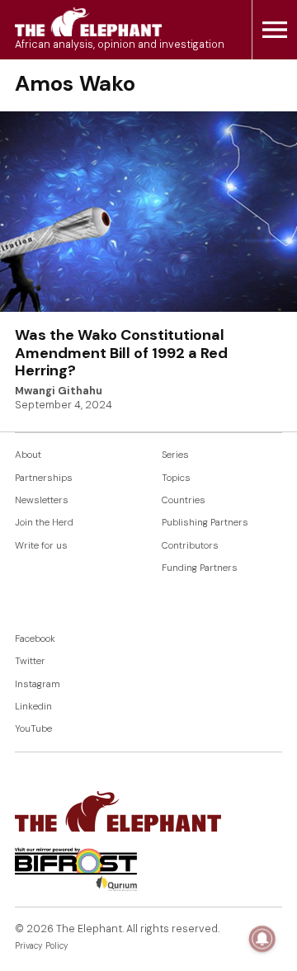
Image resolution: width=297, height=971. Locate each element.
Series (175, 455)
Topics (176, 478)
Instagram (37, 684)
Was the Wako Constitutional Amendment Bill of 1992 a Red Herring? (121, 352)
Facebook (35, 639)
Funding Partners (200, 568)
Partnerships (44, 478)
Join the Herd (44, 522)
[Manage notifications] (262, 939)
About (28, 455)
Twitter (30, 661)
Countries (183, 500)
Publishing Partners (205, 522)
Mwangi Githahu (58, 391)
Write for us (41, 546)
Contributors (190, 546)
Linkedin (33, 706)
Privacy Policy (41, 945)
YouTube (33, 729)
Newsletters (41, 500)
